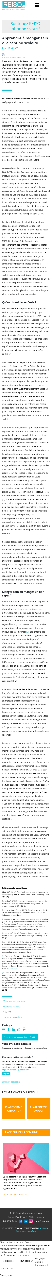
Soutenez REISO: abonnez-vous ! (26, 26)
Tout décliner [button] (26, 1260)
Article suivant (12, 1006)
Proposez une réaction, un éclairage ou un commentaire (24, 1048)
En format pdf (12, 968)
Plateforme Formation (13, 1108)
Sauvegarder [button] (6, 1275)
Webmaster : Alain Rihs (26, 1231)
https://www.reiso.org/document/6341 (17, 1070)
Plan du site (43, 1228)
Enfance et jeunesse (15, 1001)
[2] (27, 631)
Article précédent (13, 1017)
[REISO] (14, 5)
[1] (41, 319)
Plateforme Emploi (38, 1108)
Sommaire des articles (11, 1082)
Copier (6, 1073)
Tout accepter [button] (8, 1260)
